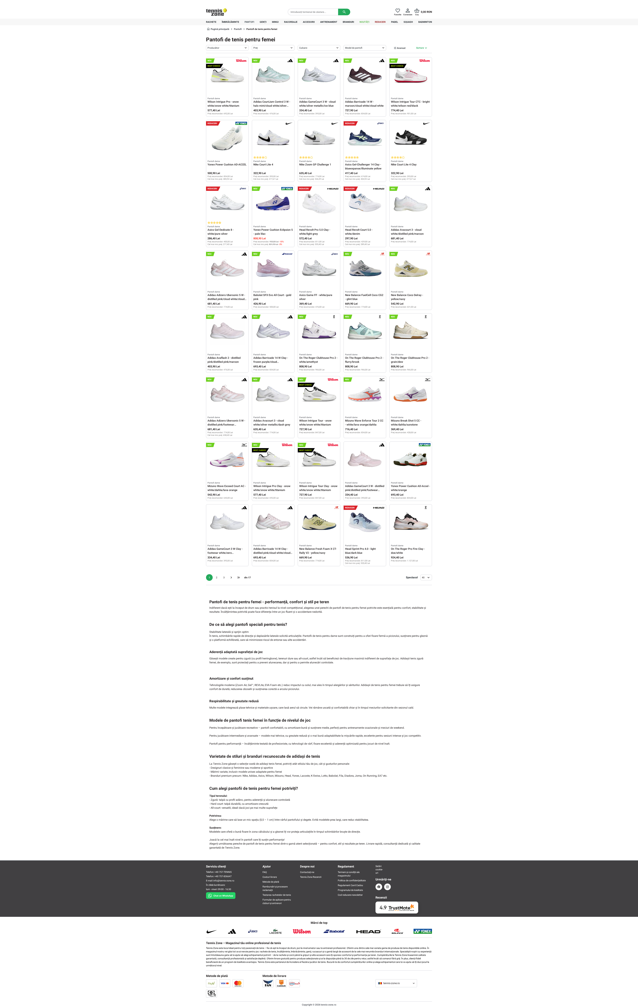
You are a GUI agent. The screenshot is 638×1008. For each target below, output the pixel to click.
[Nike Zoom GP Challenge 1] (319, 138)
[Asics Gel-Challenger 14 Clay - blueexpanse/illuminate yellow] (365, 138)
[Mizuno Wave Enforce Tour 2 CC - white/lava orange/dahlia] (365, 394)
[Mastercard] (237, 983)
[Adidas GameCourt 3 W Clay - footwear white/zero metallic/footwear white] (227, 522)
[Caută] (344, 12)
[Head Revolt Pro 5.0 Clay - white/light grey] (319, 203)
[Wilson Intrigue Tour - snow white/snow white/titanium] (319, 394)
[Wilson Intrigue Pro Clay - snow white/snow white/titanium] (273, 459)
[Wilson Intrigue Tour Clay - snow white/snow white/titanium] (319, 459)
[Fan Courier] (268, 983)
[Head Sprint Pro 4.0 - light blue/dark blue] (365, 522)
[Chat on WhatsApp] (220, 895)
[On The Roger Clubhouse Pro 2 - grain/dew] (410, 331)
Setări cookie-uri (378, 869)
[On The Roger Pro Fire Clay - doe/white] (410, 522)
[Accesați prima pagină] (216, 12)
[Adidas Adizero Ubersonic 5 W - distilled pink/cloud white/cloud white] (227, 268)
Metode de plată (271, 881)
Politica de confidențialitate (352, 880)
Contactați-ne (307, 872)
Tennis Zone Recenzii (310, 877)
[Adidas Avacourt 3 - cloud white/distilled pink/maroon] (410, 203)
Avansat (401, 48)
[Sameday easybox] (294, 983)
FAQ (265, 872)
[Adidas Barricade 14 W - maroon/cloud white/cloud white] (365, 75)
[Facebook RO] (378, 886)
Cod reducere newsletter (350, 895)
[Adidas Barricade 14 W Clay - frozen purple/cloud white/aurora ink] (273, 331)
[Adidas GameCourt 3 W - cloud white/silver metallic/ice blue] (319, 75)
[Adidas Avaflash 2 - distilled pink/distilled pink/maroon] (227, 331)
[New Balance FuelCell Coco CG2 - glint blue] (365, 268)
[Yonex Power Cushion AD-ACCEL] (227, 138)
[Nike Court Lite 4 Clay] (410, 138)
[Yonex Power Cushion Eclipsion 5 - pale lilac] (273, 203)
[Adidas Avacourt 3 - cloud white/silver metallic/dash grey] (273, 394)
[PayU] (211, 983)
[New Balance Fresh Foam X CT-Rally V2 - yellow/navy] (319, 522)
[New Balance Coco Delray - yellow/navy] (410, 268)
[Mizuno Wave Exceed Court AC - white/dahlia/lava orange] (227, 459)
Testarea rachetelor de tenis (277, 895)
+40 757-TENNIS (223, 872)
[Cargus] (281, 983)
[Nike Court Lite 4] (273, 138)
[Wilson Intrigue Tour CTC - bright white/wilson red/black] (410, 75)
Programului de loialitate (350, 890)
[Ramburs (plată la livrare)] (211, 993)
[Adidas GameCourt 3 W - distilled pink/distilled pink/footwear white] (365, 459)
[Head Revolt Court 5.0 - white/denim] (365, 203)
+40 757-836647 (224, 2)
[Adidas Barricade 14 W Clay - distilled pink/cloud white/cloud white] (273, 522)
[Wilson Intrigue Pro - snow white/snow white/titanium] (227, 75)
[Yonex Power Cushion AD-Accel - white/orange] (410, 459)
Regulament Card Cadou (350, 885)
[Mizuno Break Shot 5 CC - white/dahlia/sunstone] (410, 394)
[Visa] (224, 983)
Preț (255, 48)
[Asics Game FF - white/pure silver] (319, 268)
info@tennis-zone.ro (223, 880)
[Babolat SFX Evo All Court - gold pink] (273, 268)
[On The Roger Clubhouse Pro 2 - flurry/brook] (365, 331)
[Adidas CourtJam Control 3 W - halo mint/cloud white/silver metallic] (273, 75)
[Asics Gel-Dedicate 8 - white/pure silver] (227, 203)
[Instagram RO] (387, 886)
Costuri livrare (270, 877)
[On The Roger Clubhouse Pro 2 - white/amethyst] (319, 331)
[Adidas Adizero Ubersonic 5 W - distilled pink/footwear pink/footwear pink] (227, 394)
